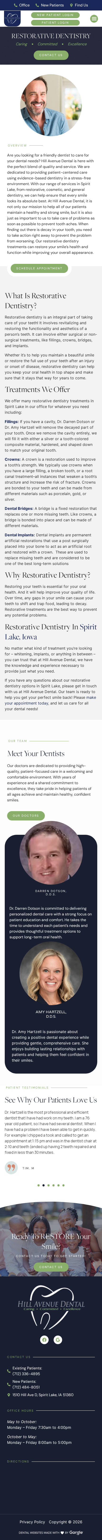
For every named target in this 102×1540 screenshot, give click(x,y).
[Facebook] (44, 1340)
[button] (94, 19)
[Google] (58, 1340)
